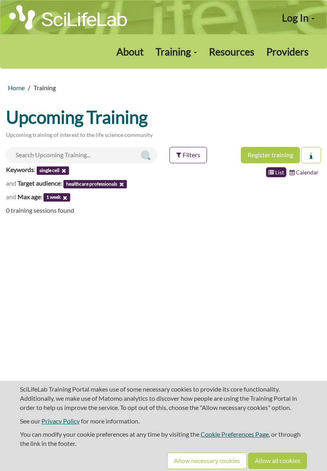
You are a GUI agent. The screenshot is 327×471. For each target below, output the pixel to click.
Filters (190, 154)
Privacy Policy (60, 421)
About (130, 51)
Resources (231, 51)
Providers (287, 51)
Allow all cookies (277, 460)
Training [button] (174, 51)
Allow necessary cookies (207, 460)
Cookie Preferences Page (235, 434)
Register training (270, 154)
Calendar (307, 172)
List (279, 172)
